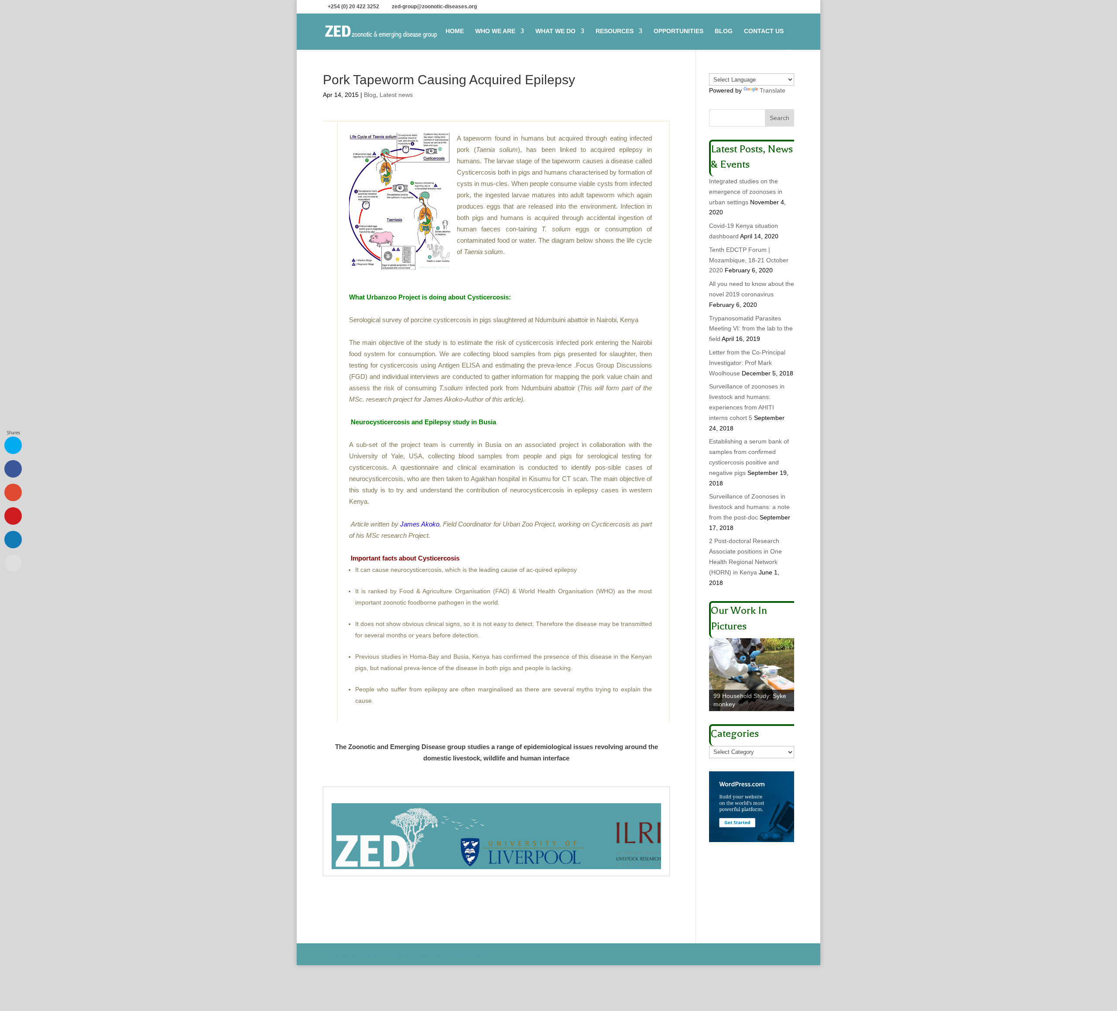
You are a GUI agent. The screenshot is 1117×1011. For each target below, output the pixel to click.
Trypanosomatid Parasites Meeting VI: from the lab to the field (751, 329)
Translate (772, 90)
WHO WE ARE (495, 31)
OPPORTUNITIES (678, 31)
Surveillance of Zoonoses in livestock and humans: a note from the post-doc (749, 507)
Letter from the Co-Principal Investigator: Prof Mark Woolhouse (747, 363)
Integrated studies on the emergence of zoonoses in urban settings (745, 192)
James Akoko (419, 524)
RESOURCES (615, 31)
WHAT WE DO (555, 31)
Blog (370, 94)
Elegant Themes (384, 954)
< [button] (719, 672)
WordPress (467, 954)
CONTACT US (764, 31)
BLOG (724, 31)
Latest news (396, 94)
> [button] (783, 672)
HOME (454, 31)
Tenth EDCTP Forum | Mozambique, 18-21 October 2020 (748, 260)
